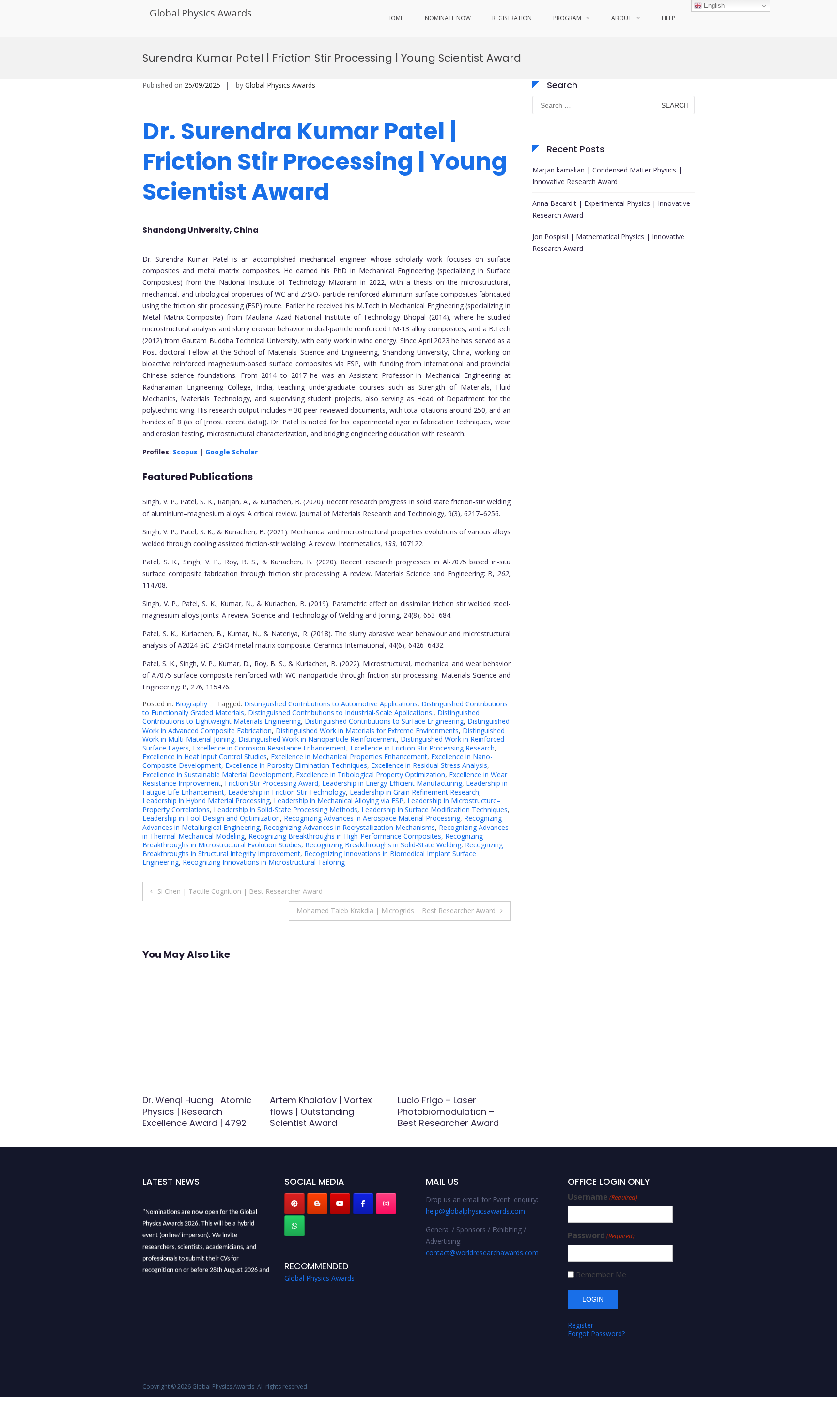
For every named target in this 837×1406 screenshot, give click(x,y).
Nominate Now (448, 18)
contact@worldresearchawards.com (482, 1252)
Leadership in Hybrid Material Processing (206, 800)
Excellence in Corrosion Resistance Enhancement (269, 747)
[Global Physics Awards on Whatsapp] (294, 1225)
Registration (512, 18)
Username (602, 1197)
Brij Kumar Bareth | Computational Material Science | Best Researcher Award (326, 1117)
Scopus (186, 451)
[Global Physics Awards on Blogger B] (317, 1203)
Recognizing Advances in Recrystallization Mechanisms (349, 827)
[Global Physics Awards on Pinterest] (294, 1203)
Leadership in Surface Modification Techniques (434, 809)
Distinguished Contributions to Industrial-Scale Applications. (341, 712)
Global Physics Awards (201, 12)
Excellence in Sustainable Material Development (217, 774)
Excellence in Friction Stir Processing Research (422, 747)
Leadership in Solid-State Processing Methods (285, 809)
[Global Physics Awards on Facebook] (363, 1203)
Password (601, 1236)
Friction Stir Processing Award (271, 783)
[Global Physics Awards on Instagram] (386, 1203)
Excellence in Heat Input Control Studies (204, 756)
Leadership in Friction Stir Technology (287, 792)
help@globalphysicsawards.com (475, 1211)
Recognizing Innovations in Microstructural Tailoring (264, 862)
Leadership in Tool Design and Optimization (211, 818)
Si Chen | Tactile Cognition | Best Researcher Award (240, 891)
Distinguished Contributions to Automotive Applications (331, 703)
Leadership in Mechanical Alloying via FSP (338, 800)
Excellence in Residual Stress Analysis (429, 765)
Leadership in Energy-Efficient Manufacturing (392, 783)
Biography (191, 703)
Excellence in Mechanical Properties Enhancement (349, 756)
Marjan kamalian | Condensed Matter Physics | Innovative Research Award (607, 175)
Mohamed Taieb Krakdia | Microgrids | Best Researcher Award (396, 910)
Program (567, 18)
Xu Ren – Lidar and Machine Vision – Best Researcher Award (189, 1111)
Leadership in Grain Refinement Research (414, 792)
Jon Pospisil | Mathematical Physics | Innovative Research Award (608, 242)
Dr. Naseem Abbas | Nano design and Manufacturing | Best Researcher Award (452, 1117)
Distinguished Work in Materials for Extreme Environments (367, 730)
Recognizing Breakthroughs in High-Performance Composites (344, 836)
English (713, 5)
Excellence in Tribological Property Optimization (370, 774)
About (621, 18)
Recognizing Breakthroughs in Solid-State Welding (383, 844)
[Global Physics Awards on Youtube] (340, 1203)
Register (580, 1324)
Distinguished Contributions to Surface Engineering (384, 721)
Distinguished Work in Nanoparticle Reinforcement (317, 739)
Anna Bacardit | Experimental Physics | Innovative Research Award (611, 209)
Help (668, 18)
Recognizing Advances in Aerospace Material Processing (372, 818)
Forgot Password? (596, 1333)
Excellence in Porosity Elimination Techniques (296, 765)
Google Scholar (232, 451)
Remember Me (601, 1274)
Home (395, 18)
